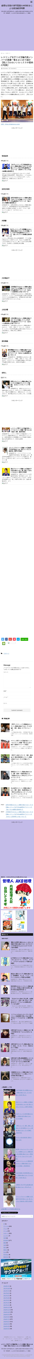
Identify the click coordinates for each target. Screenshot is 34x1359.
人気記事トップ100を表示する (10, 1209)
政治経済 (5, 1240)
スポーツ (6, 653)
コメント (5, 672)
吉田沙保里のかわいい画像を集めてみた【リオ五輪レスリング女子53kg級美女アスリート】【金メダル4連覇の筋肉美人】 (17, 200)
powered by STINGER (24, 1356)
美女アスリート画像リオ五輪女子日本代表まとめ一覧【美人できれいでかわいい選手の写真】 (21, 470)
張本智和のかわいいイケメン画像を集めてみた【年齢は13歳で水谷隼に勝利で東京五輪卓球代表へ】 (22, 988)
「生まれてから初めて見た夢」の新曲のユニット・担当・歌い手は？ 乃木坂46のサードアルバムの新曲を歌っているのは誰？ (22, 1001)
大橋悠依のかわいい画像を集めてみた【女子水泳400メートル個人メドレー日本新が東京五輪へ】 (22, 1073)
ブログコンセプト (18, 1338)
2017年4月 (6, 1298)
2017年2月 (6, 1302)
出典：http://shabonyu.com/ (10, 124)
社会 (4, 1252)
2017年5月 (6, 1295)
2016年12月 (6, 1307)
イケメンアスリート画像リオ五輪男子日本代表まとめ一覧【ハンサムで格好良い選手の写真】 (20, 449)
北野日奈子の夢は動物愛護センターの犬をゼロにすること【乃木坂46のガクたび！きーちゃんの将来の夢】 (22, 1059)
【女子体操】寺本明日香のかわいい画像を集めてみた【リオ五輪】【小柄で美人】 (24, 1175)
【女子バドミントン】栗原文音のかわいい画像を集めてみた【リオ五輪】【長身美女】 (24, 1163)
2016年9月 (6, 1314)
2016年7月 (6, 1319)
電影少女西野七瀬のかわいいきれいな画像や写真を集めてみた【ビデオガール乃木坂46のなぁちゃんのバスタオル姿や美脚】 (22, 944)
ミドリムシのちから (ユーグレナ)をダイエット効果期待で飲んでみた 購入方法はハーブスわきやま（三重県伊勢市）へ (22, 1017)
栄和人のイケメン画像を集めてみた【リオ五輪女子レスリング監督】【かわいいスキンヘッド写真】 (21, 383)
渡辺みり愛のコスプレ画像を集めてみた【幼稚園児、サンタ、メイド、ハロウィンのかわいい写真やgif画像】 (22, 975)
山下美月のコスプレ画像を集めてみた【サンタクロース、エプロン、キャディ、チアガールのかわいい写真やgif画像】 (22, 960)
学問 (4, 1238)
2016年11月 (6, 1310)
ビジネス (5, 1235)
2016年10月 (6, 1312)
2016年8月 (6, 1317)
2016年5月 (6, 1324)
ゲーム (5, 1231)
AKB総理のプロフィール (9, 1337)
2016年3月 (6, 1328)
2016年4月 (6, 1326)
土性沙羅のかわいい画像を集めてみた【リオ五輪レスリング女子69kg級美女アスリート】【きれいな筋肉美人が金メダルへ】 (17, 320)
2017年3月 (6, 1300)
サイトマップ (9, 1338)
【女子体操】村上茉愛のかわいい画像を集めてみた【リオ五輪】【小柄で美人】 (24, 1092)
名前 (5, 691)
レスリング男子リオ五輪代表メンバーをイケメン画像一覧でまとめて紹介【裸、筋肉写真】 (21, 429)
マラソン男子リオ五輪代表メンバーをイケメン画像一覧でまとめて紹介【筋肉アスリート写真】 (21, 742)
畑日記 (5, 1250)
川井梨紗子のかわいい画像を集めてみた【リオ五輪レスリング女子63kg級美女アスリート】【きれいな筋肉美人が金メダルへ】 (21, 289)
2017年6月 (6, 1293)
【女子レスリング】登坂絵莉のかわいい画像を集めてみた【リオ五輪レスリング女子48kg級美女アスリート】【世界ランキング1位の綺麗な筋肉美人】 (17, 168)
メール (5, 697)
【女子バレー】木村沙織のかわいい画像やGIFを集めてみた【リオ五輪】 (24, 1116)
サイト (5, 703)
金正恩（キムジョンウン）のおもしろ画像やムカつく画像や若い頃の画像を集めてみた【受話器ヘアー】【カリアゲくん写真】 (24, 1154)
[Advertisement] (17, 33)
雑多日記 (5, 1257)
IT (4, 1224)
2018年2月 (6, 1286)
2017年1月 (6, 1305)
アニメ (5, 1228)
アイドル (5, 1226)
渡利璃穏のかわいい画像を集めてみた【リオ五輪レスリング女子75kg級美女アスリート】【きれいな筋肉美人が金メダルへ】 (20, 352)
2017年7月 (6, 1291)
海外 (4, 1247)
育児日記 (5, 1254)
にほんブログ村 (12, 649)
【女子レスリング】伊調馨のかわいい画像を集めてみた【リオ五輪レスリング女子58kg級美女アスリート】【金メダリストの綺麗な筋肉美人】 (21, 232)
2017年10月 (6, 1288)
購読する (5, 934)
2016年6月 (6, 1321)
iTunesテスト (20, 1337)
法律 (4, 1245)
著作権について (18, 1340)
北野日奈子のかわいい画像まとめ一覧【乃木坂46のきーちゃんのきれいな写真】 (22, 1031)
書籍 (4, 1243)
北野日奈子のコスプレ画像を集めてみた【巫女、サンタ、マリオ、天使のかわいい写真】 (22, 1045)
